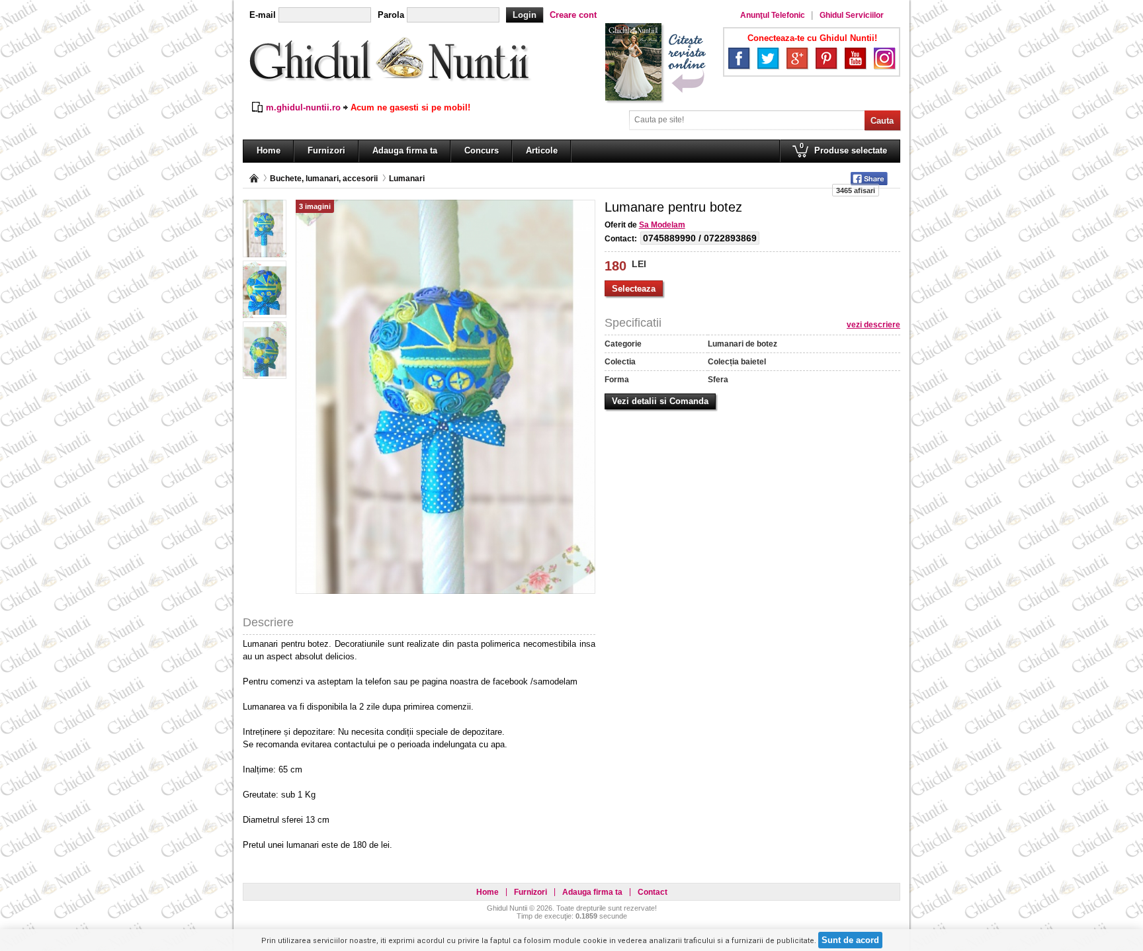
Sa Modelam (662, 224)
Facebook (738, 58)
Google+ (797, 58)
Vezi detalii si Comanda (660, 401)
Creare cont (573, 15)
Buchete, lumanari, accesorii (324, 178)
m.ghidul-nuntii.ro (303, 107)
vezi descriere (873, 324)
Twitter (768, 58)
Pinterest (826, 58)
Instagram (884, 58)
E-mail (262, 15)
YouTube (855, 58)
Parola (391, 15)
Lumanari (407, 178)
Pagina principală (254, 178)
